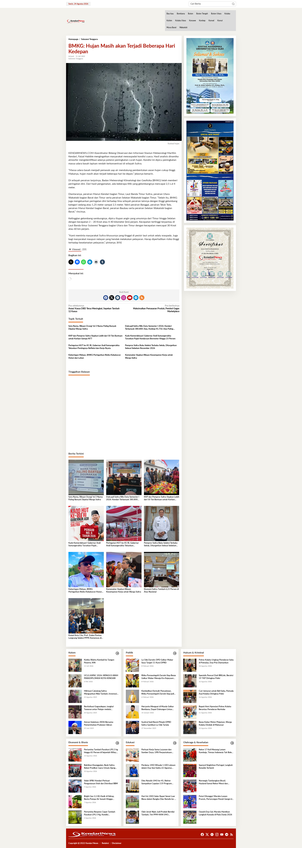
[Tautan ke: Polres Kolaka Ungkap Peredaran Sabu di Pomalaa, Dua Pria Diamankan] (189, 665)
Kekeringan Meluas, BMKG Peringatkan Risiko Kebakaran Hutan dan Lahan (94, 356)
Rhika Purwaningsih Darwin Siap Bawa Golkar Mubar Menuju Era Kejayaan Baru (158, 677)
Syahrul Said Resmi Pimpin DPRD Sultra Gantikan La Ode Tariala (156, 723)
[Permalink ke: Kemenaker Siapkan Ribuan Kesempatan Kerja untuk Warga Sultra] (124, 569)
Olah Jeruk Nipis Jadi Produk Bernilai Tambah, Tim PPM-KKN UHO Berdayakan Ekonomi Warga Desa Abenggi (157, 813)
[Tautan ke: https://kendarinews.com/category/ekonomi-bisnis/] (117, 743)
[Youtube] (129, 297)
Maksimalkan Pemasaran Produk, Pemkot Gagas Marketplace (156, 309)
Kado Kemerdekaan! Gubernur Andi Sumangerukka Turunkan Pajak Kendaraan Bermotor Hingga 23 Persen (150, 337)
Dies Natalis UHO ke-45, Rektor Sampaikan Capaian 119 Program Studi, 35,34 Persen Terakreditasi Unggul (156, 782)
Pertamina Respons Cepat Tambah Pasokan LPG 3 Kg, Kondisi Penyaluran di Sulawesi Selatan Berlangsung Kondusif (99, 813)
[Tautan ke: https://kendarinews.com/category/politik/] (175, 653)
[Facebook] (105, 297)
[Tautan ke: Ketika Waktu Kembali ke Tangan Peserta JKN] (75, 665)
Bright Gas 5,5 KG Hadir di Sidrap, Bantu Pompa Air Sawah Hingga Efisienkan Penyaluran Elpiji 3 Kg (99, 798)
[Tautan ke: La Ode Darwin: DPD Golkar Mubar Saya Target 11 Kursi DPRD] (132, 665)
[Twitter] (111, 297)
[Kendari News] (75, 21)
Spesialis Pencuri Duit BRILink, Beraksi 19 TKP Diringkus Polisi (216, 677)
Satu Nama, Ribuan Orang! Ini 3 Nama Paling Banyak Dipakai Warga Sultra (92, 327)
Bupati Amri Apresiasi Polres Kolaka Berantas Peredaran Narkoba (215, 708)
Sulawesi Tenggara (75, 59)
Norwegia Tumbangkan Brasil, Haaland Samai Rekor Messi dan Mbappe (213, 782)
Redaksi (105, 843)
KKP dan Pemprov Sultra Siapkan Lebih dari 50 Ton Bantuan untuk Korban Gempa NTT (95, 337)
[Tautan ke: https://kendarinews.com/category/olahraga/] (232, 743)
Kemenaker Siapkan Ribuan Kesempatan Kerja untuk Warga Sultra (149, 356)
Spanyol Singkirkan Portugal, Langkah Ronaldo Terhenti (216, 766)
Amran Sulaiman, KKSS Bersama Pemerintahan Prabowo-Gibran (98, 723)
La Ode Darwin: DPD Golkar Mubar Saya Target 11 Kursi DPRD (157, 661)
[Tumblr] (117, 297)
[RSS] (141, 297)
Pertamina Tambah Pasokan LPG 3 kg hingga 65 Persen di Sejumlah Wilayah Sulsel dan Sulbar (101, 751)
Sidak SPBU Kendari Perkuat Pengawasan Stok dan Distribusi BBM (101, 782)
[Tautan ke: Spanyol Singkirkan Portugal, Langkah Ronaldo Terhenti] (189, 770)
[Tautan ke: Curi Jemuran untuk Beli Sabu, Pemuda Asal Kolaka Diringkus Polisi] (189, 696)
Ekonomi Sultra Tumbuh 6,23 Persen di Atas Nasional (161, 590)
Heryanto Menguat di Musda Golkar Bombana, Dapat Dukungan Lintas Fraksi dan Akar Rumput (157, 708)
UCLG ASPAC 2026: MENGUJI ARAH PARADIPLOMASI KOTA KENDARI (101, 677)
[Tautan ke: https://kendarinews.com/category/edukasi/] (175, 743)
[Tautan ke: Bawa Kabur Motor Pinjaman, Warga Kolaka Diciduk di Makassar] (189, 727)
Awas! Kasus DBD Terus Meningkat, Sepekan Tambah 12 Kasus (94, 309)
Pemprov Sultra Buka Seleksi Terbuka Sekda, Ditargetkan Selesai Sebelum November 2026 (151, 346)
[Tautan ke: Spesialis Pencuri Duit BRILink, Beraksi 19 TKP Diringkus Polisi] (189, 681)
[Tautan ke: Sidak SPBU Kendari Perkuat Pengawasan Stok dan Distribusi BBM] (75, 786)
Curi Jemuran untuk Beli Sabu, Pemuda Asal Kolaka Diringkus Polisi (216, 692)
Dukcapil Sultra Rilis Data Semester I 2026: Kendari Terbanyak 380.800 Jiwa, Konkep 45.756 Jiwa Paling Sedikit (149, 327)
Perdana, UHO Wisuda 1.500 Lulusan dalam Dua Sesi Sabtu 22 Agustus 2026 (158, 767)
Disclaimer (116, 843)
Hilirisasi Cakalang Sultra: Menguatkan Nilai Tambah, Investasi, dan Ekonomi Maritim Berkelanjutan (100, 692)
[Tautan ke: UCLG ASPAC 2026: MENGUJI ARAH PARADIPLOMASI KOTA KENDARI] (75, 681)
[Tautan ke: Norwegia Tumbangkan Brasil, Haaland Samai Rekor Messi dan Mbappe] (189, 786)
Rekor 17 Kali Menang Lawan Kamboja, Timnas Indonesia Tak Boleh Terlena (216, 751)
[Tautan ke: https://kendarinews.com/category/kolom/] (117, 653)
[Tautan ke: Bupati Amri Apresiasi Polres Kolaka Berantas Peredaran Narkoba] (189, 712)
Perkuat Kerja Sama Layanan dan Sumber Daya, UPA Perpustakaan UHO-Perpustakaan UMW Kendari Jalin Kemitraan (157, 751)
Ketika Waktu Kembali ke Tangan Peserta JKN (99, 661)
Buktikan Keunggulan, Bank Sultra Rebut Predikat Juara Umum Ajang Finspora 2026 (99, 767)
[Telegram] (135, 297)
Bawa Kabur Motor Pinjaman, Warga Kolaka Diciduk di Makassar (215, 723)
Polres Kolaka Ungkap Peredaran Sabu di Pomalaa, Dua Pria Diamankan (216, 661)
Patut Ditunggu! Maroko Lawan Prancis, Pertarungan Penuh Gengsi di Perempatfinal (215, 798)
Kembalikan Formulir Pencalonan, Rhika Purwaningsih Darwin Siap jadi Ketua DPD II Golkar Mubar (157, 692)
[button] (233, 4)
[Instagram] (123, 297)
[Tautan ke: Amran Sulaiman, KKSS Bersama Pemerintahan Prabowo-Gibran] (75, 727)
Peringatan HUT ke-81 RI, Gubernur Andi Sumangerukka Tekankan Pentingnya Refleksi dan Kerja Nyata (94, 346)
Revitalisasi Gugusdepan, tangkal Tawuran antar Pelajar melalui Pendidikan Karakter (99, 708)
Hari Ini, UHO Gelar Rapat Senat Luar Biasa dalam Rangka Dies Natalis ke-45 (158, 798)
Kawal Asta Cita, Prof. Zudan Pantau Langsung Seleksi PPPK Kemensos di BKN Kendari (84, 637)
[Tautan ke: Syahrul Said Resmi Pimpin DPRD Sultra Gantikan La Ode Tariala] (132, 727)
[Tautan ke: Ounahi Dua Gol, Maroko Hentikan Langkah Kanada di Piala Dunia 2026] (189, 817)
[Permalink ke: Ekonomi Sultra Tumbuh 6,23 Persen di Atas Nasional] (161, 569)
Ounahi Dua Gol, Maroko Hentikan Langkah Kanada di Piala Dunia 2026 (215, 813)
